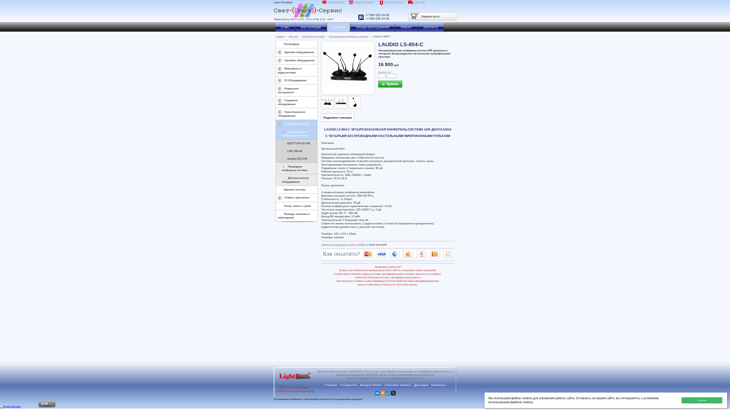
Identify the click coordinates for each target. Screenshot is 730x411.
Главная (280, 36)
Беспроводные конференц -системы (348, 36)
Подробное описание (337, 117)
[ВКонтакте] (377, 393)
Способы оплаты (393, 2)
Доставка (420, 2)
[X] (393, 393)
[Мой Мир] (388, 393)
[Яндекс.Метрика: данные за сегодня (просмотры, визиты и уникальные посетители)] (10, 406)
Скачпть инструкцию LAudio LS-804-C (344, 244)
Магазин (293, 36)
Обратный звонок (364, 2)
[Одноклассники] (382, 393)
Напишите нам (336, 2)
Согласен (701, 400)
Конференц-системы (313, 36)
